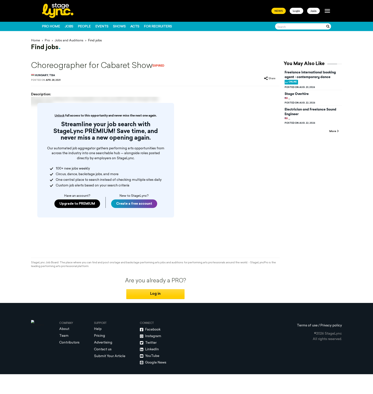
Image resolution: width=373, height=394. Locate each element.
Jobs (69, 26)
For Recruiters (158, 26)
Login (296, 10)
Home (35, 40)
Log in (155, 294)
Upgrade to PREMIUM (77, 203)
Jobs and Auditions (69, 40)
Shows (119, 26)
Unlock (59, 115)
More (332, 131)
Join (313, 11)
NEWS (279, 10)
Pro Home (51, 26)
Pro (47, 40)
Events (101, 26)
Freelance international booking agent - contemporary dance (310, 74)
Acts (134, 26)
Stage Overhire (297, 93)
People (84, 26)
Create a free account (134, 203)
